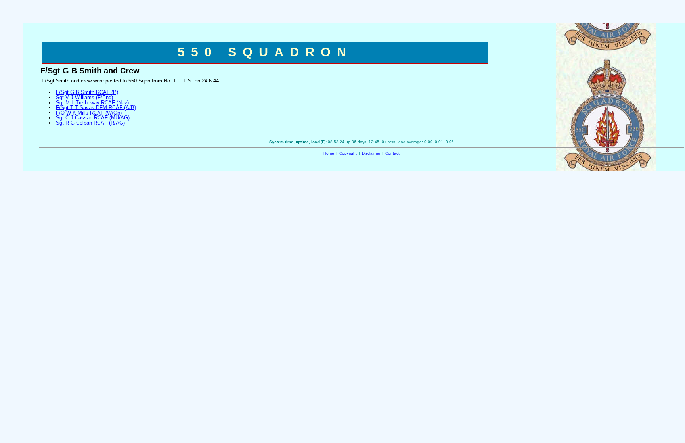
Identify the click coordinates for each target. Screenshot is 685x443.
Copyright (348, 153)
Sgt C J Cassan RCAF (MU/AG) (93, 118)
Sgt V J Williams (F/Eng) (84, 97)
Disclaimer (371, 153)
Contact (392, 153)
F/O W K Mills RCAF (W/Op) (89, 112)
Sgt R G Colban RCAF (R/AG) (90, 123)
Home (328, 153)
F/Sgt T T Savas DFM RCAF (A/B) (96, 107)
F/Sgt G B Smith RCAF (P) (87, 92)
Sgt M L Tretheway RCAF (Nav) (92, 102)
